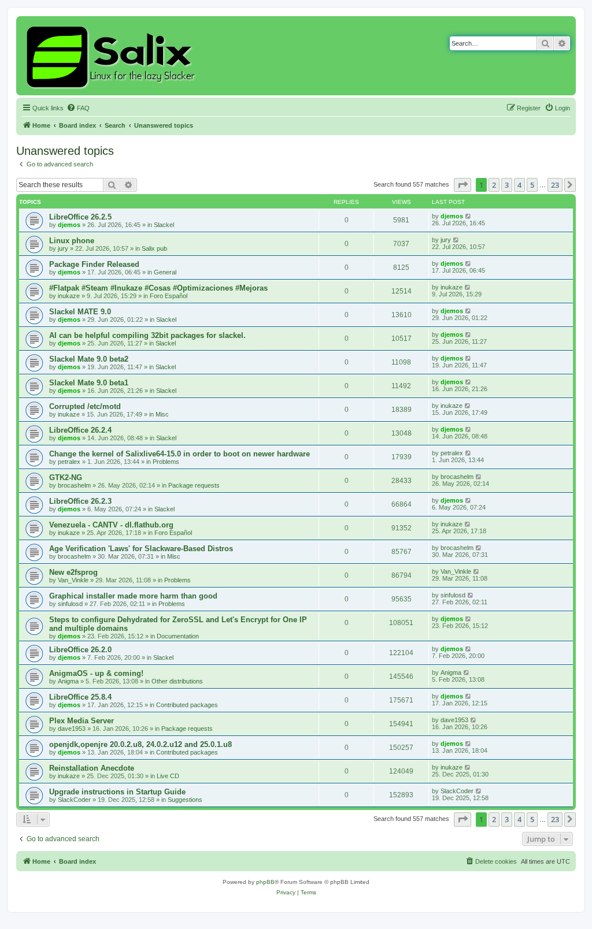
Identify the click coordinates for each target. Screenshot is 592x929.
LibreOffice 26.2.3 (80, 501)
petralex (69, 461)
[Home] (112, 55)
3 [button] (507, 185)
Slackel (164, 224)
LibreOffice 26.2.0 (80, 649)
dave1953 (72, 728)
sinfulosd (70, 603)
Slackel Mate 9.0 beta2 (88, 359)
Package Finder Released (94, 264)
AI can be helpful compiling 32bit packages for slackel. (147, 335)
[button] (462, 185)
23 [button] (555, 185)
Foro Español (168, 295)
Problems (166, 461)
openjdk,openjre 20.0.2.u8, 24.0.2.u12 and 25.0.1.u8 (140, 744)
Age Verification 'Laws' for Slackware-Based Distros (141, 548)
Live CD (168, 775)
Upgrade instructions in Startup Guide (117, 791)
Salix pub (154, 248)
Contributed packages (187, 704)
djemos (69, 224)
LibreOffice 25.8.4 (80, 697)
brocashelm (74, 485)
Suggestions (185, 799)
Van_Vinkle (73, 580)
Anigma (68, 681)
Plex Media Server (81, 720)
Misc (162, 414)
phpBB (265, 882)
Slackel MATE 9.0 (80, 311)
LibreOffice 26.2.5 (80, 217)
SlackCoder (74, 799)
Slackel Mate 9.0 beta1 (88, 382)
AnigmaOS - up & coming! (96, 673)
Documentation (178, 636)
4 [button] (519, 185)
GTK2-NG (65, 477)
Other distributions (177, 681)
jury (63, 248)
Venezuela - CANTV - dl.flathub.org (111, 525)
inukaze (69, 295)
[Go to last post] (468, 216)
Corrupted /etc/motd (85, 406)
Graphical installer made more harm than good (133, 596)
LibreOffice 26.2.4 (80, 430)
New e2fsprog (73, 572)
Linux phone (71, 240)
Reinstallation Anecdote (91, 768)
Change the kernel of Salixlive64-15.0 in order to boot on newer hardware (179, 453)
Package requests (194, 485)
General (165, 272)
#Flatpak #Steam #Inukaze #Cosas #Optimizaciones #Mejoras (158, 288)
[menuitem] (78, 108)
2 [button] (494, 185)
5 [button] (532, 185)
